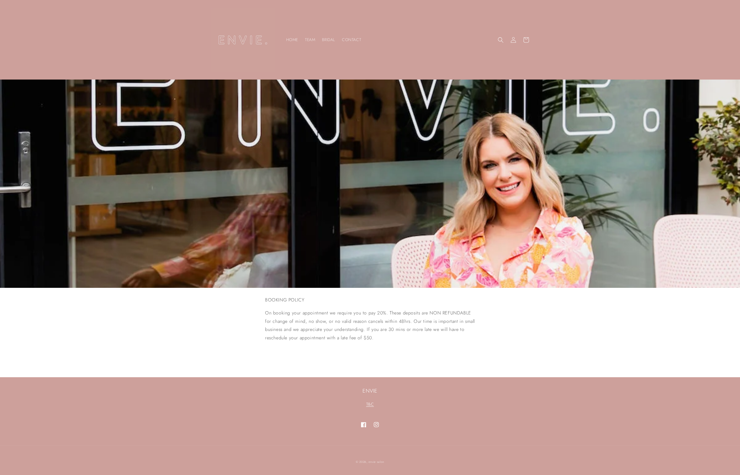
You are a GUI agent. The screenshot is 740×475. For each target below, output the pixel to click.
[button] (500, 40)
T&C (370, 404)
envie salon (376, 462)
